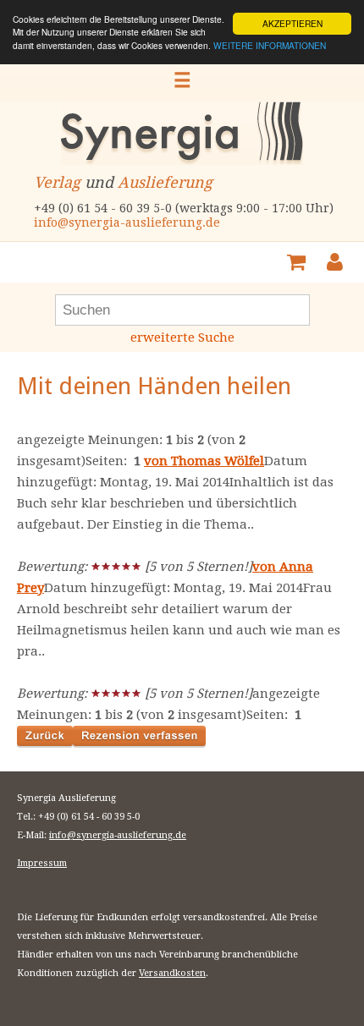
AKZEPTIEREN (292, 23)
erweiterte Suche (182, 337)
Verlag (57, 182)
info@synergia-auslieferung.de (127, 222)
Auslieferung (165, 182)
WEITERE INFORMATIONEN (269, 45)
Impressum (42, 863)
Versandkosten (172, 973)
